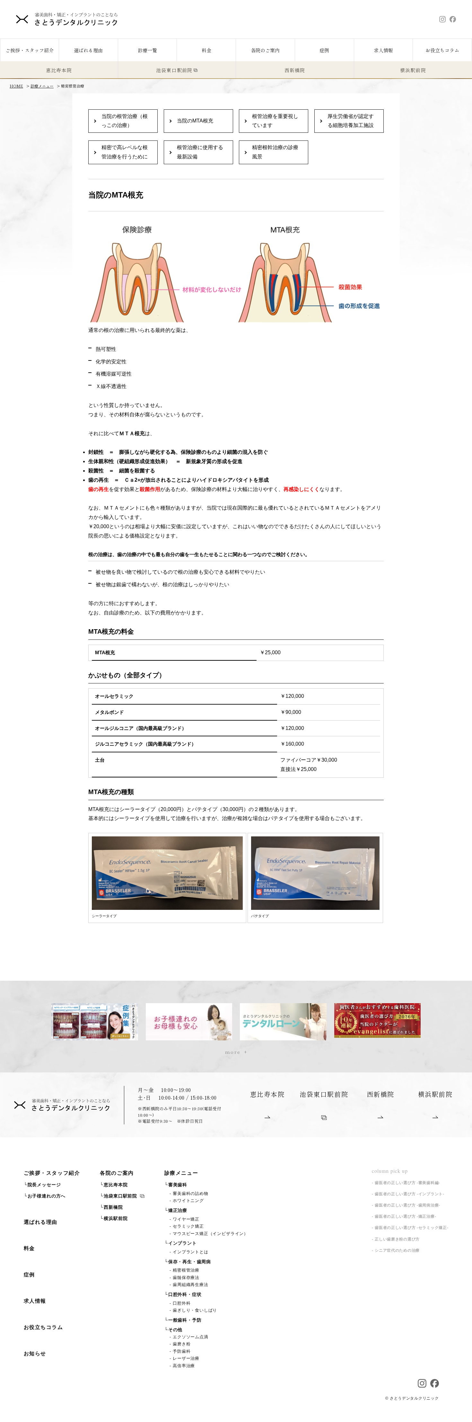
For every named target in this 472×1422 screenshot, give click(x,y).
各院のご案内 (265, 50)
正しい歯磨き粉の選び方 (397, 1239)
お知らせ (35, 1353)
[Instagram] (442, 19)
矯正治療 (177, 1210)
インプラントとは (191, 1252)
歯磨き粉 (182, 1344)
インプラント (182, 1243)
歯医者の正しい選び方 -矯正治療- (405, 1216)
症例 (324, 50)
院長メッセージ (44, 1184)
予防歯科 (182, 1351)
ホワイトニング (189, 1200)
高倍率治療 (184, 1366)
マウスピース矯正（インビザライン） (211, 1234)
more (233, 1051)
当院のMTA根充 (195, 120)
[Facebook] (453, 19)
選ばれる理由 (88, 50)
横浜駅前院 (115, 1218)
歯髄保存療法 (186, 1277)
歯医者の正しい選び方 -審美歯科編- (407, 1183)
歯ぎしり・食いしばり (195, 1310)
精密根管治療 (186, 1270)
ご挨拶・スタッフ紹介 (52, 1173)
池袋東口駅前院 (174, 70)
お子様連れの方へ (47, 1196)
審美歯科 (177, 1184)
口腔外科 (182, 1303)
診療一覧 (147, 50)
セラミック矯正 (189, 1226)
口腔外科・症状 (185, 1294)
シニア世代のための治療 (397, 1250)
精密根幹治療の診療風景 (275, 152)
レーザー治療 (186, 1358)
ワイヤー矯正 (186, 1219)
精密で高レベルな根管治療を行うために (124, 152)
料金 (206, 50)
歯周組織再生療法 (191, 1284)
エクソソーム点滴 (191, 1337)
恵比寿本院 (59, 70)
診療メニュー (181, 1173)
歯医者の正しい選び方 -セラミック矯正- (411, 1227)
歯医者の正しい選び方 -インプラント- (409, 1194)
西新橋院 (294, 70)
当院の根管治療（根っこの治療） (124, 121)
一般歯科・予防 (185, 1320)
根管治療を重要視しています (275, 121)
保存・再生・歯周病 (189, 1261)
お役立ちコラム (442, 50)
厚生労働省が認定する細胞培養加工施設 (351, 121)
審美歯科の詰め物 (191, 1193)
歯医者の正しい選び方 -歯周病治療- (407, 1205)
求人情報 (383, 50)
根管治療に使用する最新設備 (200, 152)
